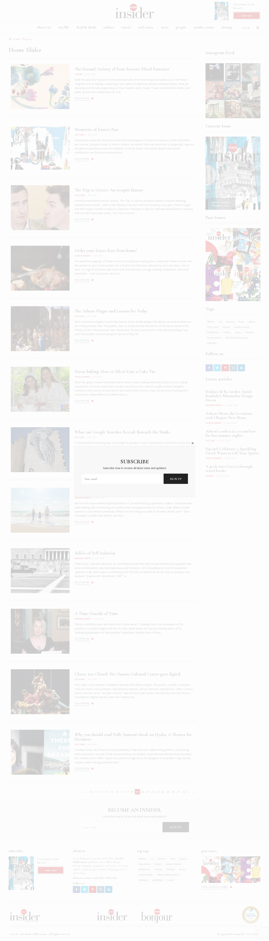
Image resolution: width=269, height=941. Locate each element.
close (192, 443)
